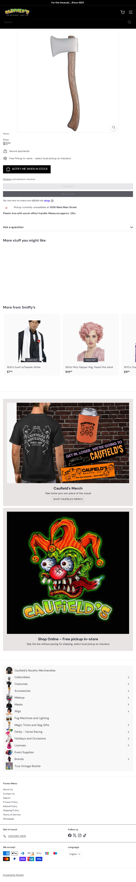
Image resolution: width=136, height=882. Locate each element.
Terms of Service (12, 814)
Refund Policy (10, 806)
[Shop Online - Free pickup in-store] (68, 573)
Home (6, 133)
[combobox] (68, 22)
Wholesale (8, 818)
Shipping (7, 179)
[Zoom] (113, 127)
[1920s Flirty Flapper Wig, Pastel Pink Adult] (90, 345)
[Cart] (122, 12)
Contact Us (9, 793)
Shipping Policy (11, 810)
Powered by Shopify (13, 875)
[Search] (129, 22)
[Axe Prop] (25, 271)
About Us (8, 789)
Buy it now (68, 194)
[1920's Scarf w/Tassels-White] (32, 345)
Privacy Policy (10, 802)
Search (6, 797)
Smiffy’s (28, 307)
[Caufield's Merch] (68, 443)
